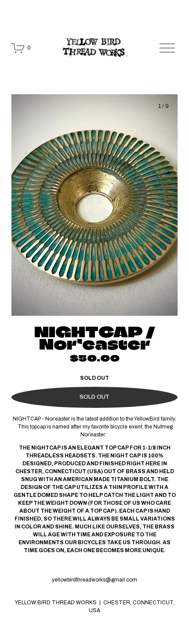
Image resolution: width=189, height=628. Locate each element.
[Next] (164, 205)
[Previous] (25, 205)
